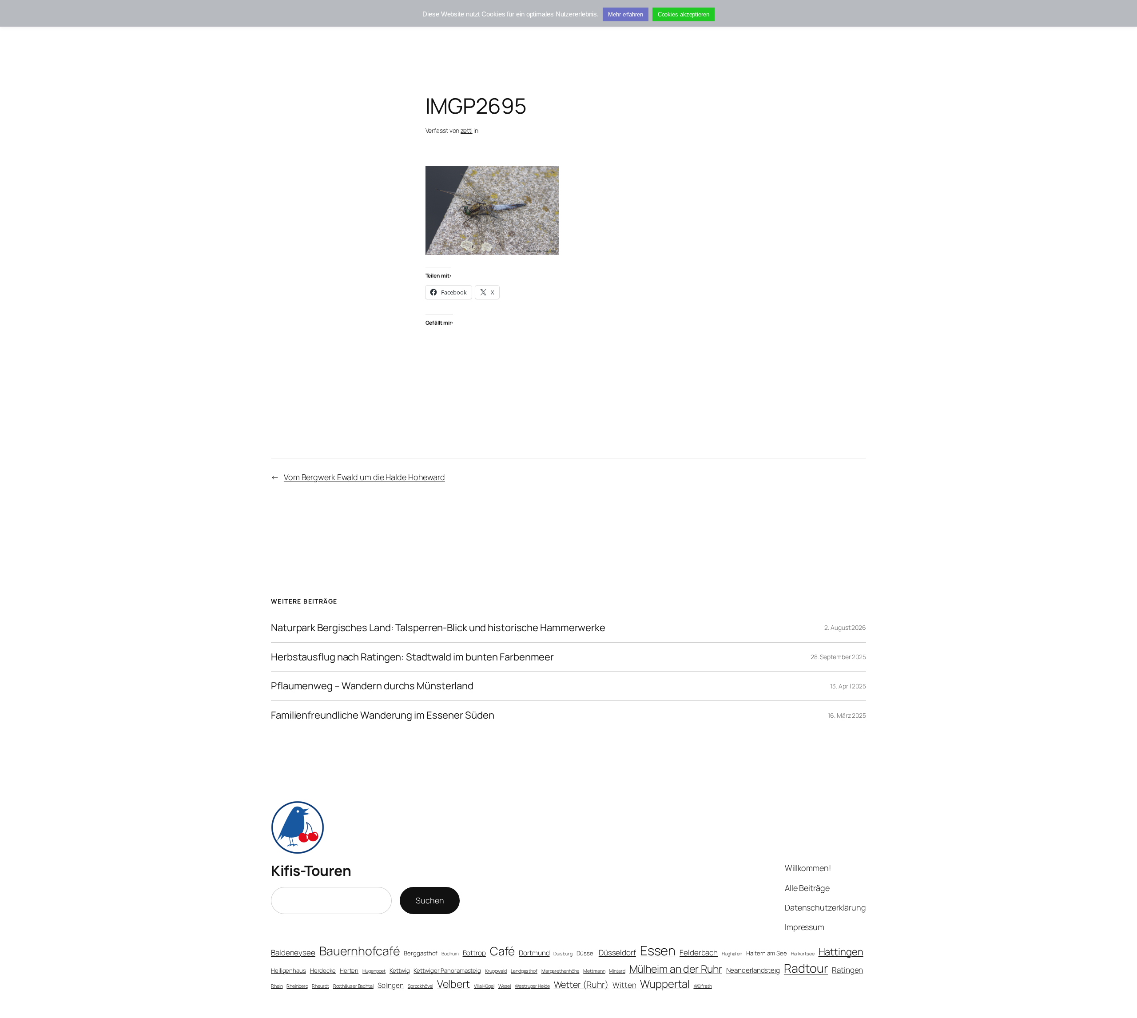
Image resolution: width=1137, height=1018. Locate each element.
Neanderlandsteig (753, 970)
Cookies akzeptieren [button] (683, 14)
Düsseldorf (617, 952)
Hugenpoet (374, 971)
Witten (624, 985)
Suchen (430, 900)
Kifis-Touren (311, 870)
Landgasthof (524, 971)
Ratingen (847, 970)
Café (502, 951)
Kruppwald (496, 971)
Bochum (449, 953)
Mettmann (594, 971)
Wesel (504, 986)
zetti (467, 130)
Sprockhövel (420, 986)
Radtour (806, 968)
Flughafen (732, 953)
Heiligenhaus (288, 970)
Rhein (277, 986)
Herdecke (323, 970)
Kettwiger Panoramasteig (447, 970)
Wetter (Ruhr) (581, 984)
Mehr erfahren (625, 14)
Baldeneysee (293, 952)
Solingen (391, 985)
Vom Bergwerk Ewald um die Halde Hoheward (364, 477)
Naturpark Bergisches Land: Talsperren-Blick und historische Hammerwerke (438, 627)
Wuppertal (664, 984)
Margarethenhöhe (560, 971)
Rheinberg (297, 986)
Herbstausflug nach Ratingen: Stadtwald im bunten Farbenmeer (412, 657)
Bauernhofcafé (359, 950)
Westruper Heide (532, 986)
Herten (349, 970)
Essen (658, 950)
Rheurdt (320, 986)
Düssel (585, 953)
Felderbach (699, 952)
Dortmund (534, 953)
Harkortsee (803, 953)
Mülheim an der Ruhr (675, 969)
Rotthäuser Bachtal (353, 986)
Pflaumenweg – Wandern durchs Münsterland (372, 686)
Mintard (617, 971)
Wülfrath (703, 986)
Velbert (453, 984)
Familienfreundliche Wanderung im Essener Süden (382, 715)
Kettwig (399, 970)
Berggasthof (420, 953)
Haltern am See (766, 953)
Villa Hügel (484, 986)
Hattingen (841, 951)
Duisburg (562, 953)
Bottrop (474, 953)
